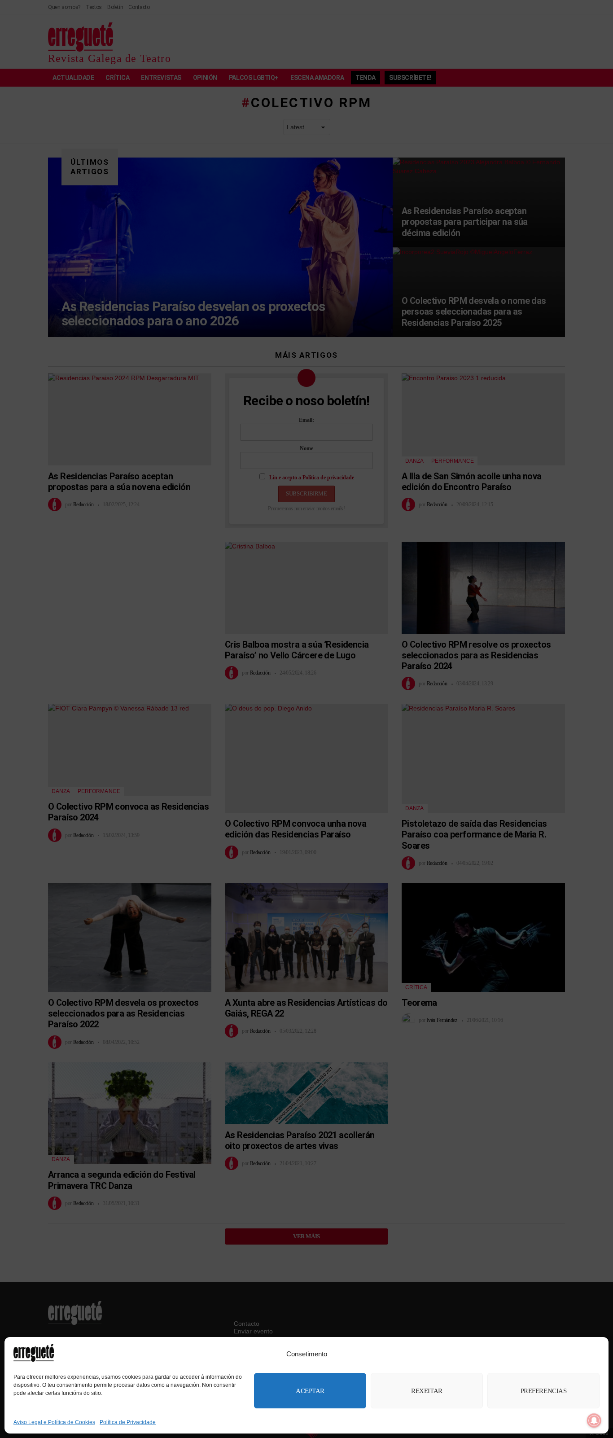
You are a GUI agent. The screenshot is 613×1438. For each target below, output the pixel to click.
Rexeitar (426, 1390)
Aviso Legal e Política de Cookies (54, 1422)
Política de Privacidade (128, 1422)
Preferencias (544, 1390)
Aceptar (310, 1390)
